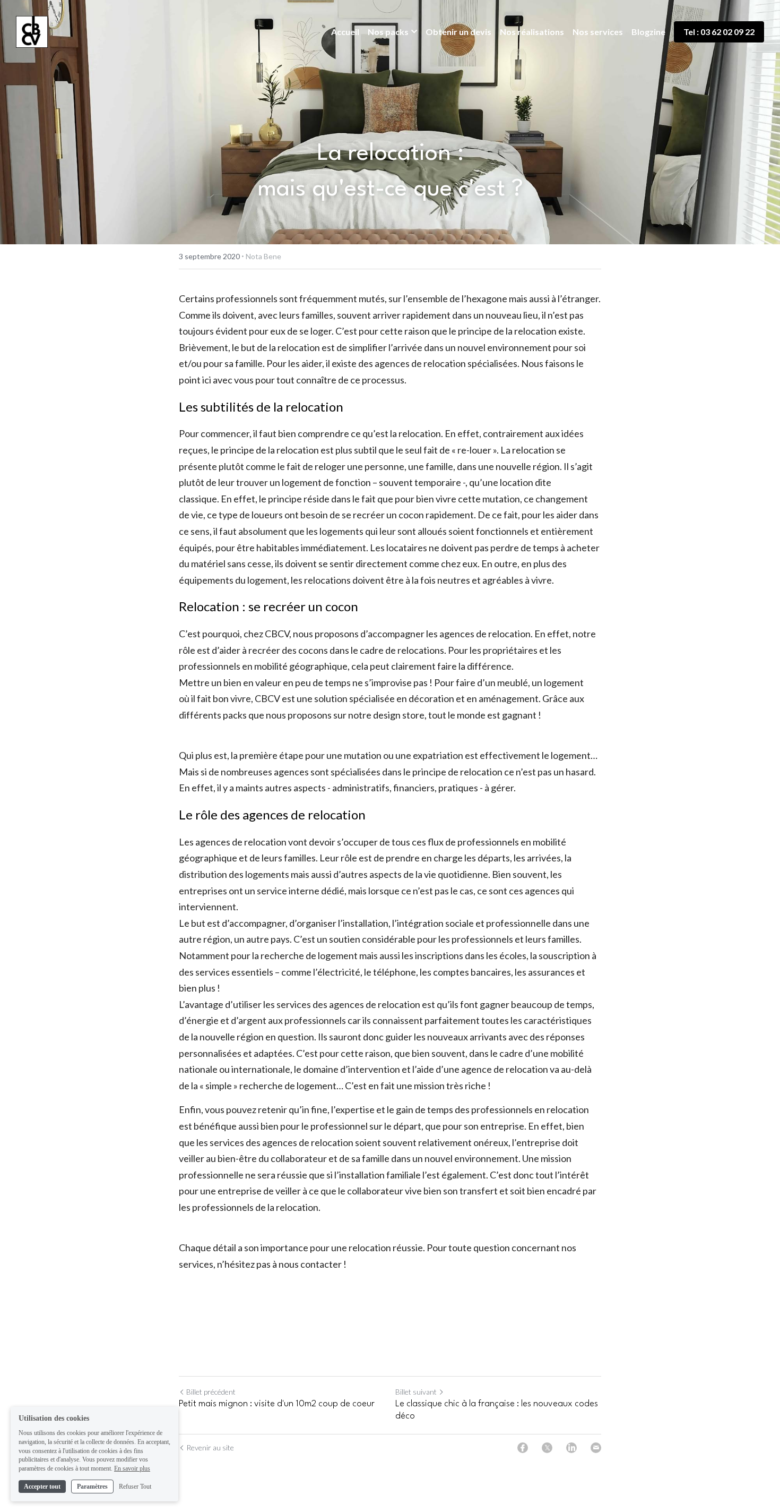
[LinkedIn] (571, 1447)
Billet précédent (211, 1391)
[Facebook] (522, 1447)
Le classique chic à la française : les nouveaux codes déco (496, 1410)
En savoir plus (132, 1468)
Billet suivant (416, 1391)
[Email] (596, 1447)
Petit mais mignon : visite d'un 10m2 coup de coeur (277, 1403)
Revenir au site (210, 1447)
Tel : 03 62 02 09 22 (719, 32)
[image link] (32, 31)
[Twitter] (547, 1447)
